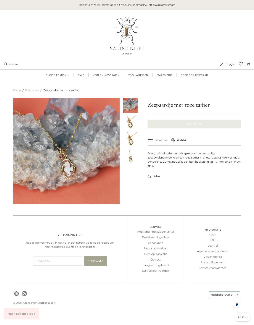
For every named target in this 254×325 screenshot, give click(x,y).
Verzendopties (213, 256)
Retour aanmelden (156, 248)
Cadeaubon (155, 243)
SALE (81, 75)
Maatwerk (164, 75)
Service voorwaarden (212, 268)
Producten (32, 90)
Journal (213, 245)
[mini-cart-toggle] (248, 64)
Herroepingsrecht (155, 254)
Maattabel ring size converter (155, 231)
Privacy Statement (212, 262)
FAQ (213, 240)
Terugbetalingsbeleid (155, 265)
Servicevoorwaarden (155, 270)
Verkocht (194, 124)
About (213, 234)
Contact (155, 259)
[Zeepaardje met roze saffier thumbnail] (130, 105)
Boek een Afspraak (194, 75)
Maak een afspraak (21, 314)
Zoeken (13, 64)
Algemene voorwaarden (212, 251)
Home (17, 90)
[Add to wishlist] (173, 140)
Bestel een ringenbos (155, 237)
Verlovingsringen (106, 75)
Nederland (222, 294)
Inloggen (230, 64)
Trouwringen (138, 75)
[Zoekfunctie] (6, 64)
